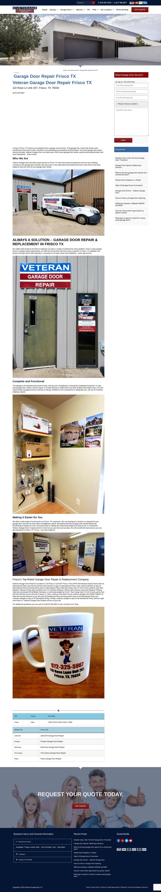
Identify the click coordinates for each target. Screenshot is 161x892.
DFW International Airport (83, 584)
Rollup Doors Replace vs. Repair (128, 180)
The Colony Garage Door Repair (53, 753)
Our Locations (106, 10)
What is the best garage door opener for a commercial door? (131, 174)
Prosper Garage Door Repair (52, 741)
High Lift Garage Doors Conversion (129, 185)
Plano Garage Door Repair (51, 759)
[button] (43, 841)
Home (65, 70)
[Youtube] (130, 840)
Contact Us (104, 887)
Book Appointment (113, 887)
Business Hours (25, 842)
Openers (79, 10)
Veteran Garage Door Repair (24, 584)
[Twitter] (126, 840)
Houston (22, 854)
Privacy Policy (95, 887)
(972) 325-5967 (19, 93)
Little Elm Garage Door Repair (52, 736)
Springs (53, 10)
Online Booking (122, 10)
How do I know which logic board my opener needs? (129, 212)
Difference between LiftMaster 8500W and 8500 (129, 204)
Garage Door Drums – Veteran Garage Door (130, 192)
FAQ (94, 10)
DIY (88, 10)
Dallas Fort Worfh (25, 860)
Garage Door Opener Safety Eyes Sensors (128, 166)
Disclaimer (124, 887)
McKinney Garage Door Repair (53, 747)
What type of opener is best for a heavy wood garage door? (130, 219)
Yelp (76, 604)
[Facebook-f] (118, 840)
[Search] (93, 2)
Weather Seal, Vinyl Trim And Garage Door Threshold (129, 159)
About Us (145, 887)
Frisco (65, 584)
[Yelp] (122, 840)
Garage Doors (66, 10)
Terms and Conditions (134, 887)
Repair (44, 10)
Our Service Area (73, 70)
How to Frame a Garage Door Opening (130, 198)
